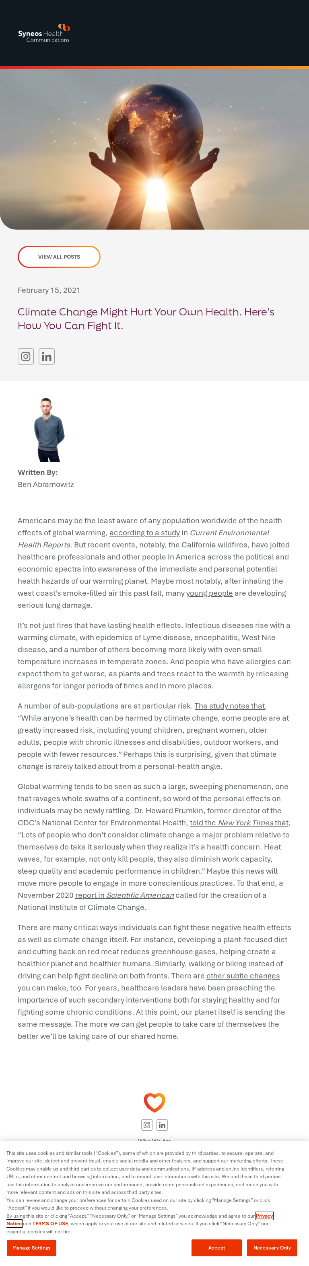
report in (124, 895)
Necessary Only (272, 1247)
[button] (26, 356)
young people (209, 593)
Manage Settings (31, 1247)
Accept (216, 1247)
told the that (239, 822)
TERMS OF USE (50, 1223)
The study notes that (230, 705)
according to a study (144, 532)
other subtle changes (243, 975)
